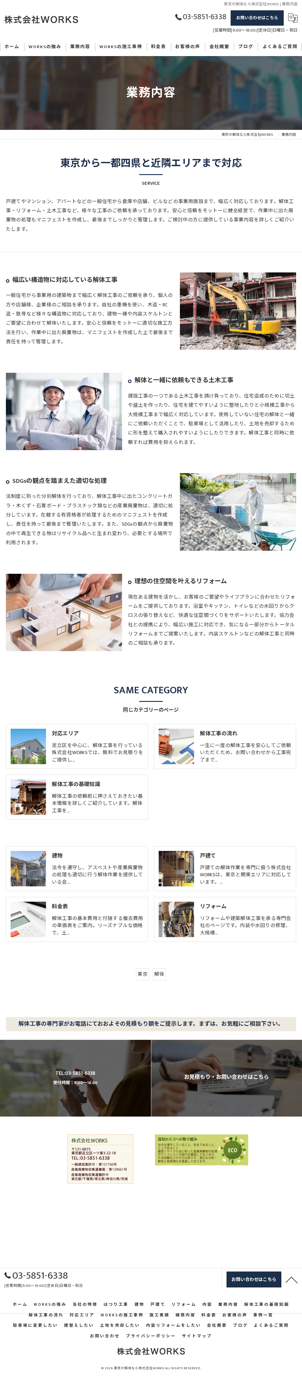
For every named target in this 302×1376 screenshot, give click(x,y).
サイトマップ (197, 1336)
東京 (142, 974)
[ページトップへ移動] (292, 1279)
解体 (159, 974)
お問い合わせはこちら (257, 17)
